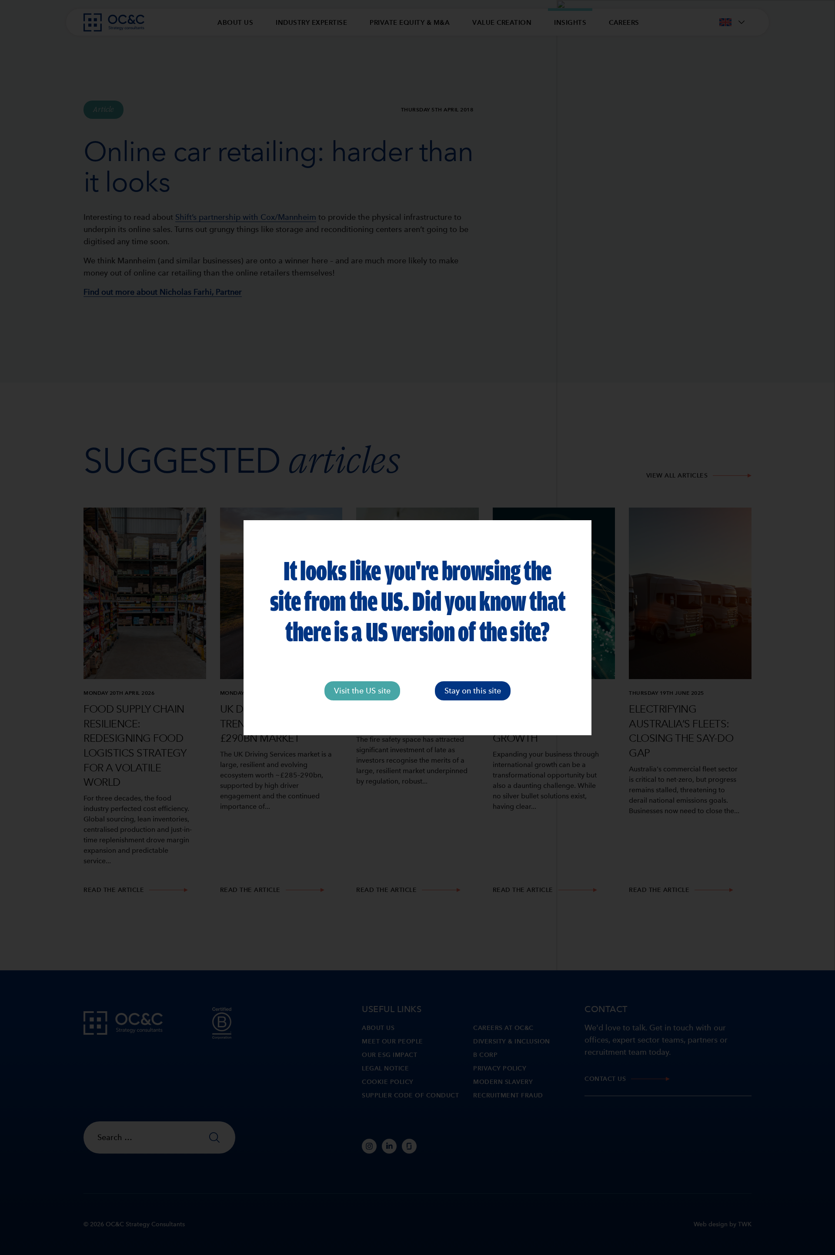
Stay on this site (472, 690)
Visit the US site (362, 690)
